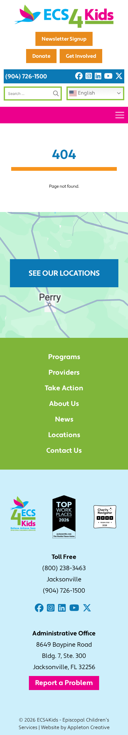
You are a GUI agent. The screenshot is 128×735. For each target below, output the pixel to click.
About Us (64, 403)
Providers (64, 372)
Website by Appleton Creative (75, 727)
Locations (64, 435)
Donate (41, 56)
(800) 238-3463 (64, 568)
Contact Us (64, 450)
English (86, 93)
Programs (64, 357)
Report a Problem (64, 682)
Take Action (64, 388)
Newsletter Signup (64, 39)
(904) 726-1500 (26, 76)
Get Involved (81, 56)
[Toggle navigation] (120, 115)
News (64, 419)
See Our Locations (64, 273)
